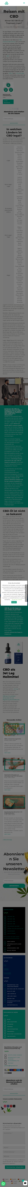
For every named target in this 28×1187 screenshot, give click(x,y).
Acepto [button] (14, 602)
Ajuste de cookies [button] (17, 599)
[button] (3, 1183)
